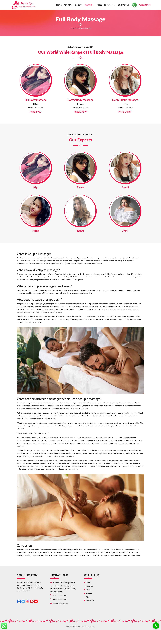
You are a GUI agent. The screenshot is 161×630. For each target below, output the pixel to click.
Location (108, 5)
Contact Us (123, 5)
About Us (68, 5)
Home (59, 5)
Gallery (78, 5)
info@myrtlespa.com (60, 604)
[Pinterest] (32, 601)
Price (99, 5)
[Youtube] (36, 601)
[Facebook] (19, 601)
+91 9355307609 (144, 5)
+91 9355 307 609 (59, 595)
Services (88, 5)
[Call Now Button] (156, 625)
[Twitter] (23, 601)
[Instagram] (27, 601)
